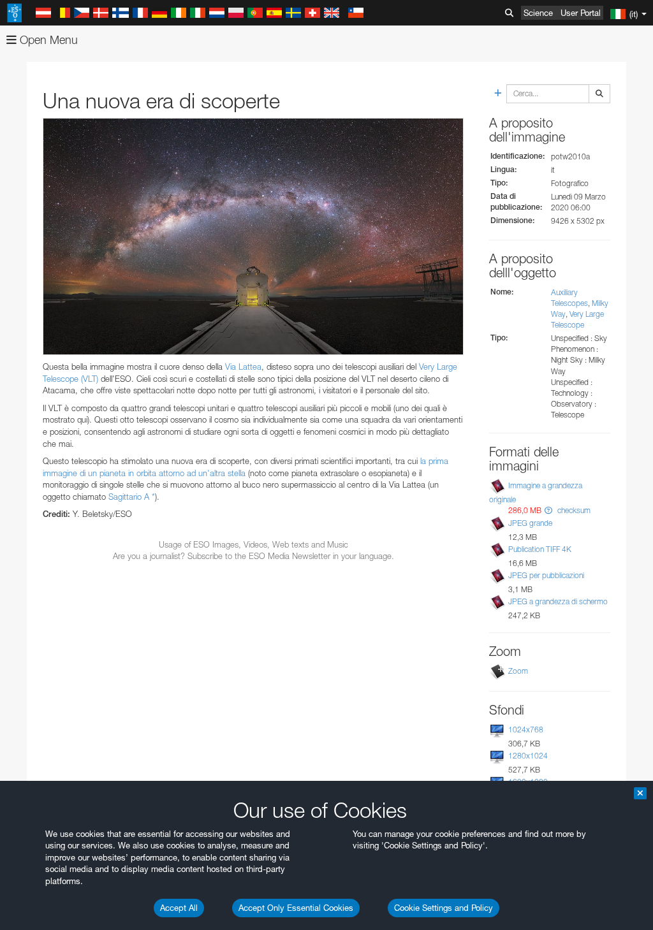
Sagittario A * (131, 496)
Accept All (179, 908)
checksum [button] (573, 510)
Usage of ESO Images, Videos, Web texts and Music (253, 544)
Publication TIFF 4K (539, 549)
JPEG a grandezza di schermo (558, 601)
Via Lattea (243, 366)
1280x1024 (528, 755)
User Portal (581, 13)
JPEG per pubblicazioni (546, 575)
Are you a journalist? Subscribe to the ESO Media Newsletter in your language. (253, 556)
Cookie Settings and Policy (443, 908)
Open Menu (47, 40)
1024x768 (525, 729)
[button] (548, 510)
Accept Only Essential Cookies (295, 908)
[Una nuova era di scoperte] (253, 236)
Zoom (518, 671)
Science (538, 13)
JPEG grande (530, 523)
